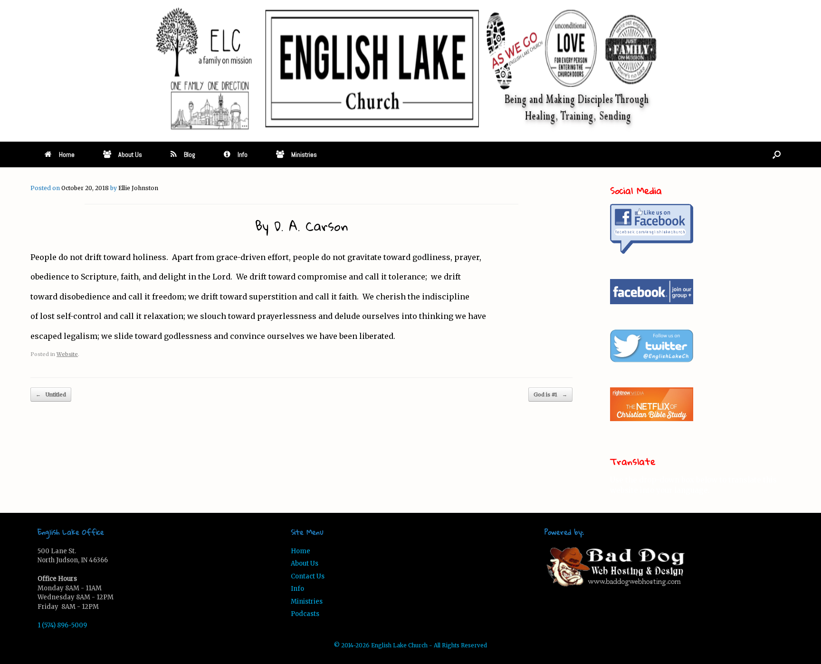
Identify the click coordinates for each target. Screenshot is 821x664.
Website (67, 354)
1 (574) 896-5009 (62, 625)
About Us (130, 154)
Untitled (51, 394)
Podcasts (305, 614)
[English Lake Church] (410, 69)
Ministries (304, 154)
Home (67, 154)
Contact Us (308, 576)
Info (243, 154)
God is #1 (550, 394)
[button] (777, 154)
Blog (189, 154)
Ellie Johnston (138, 188)
